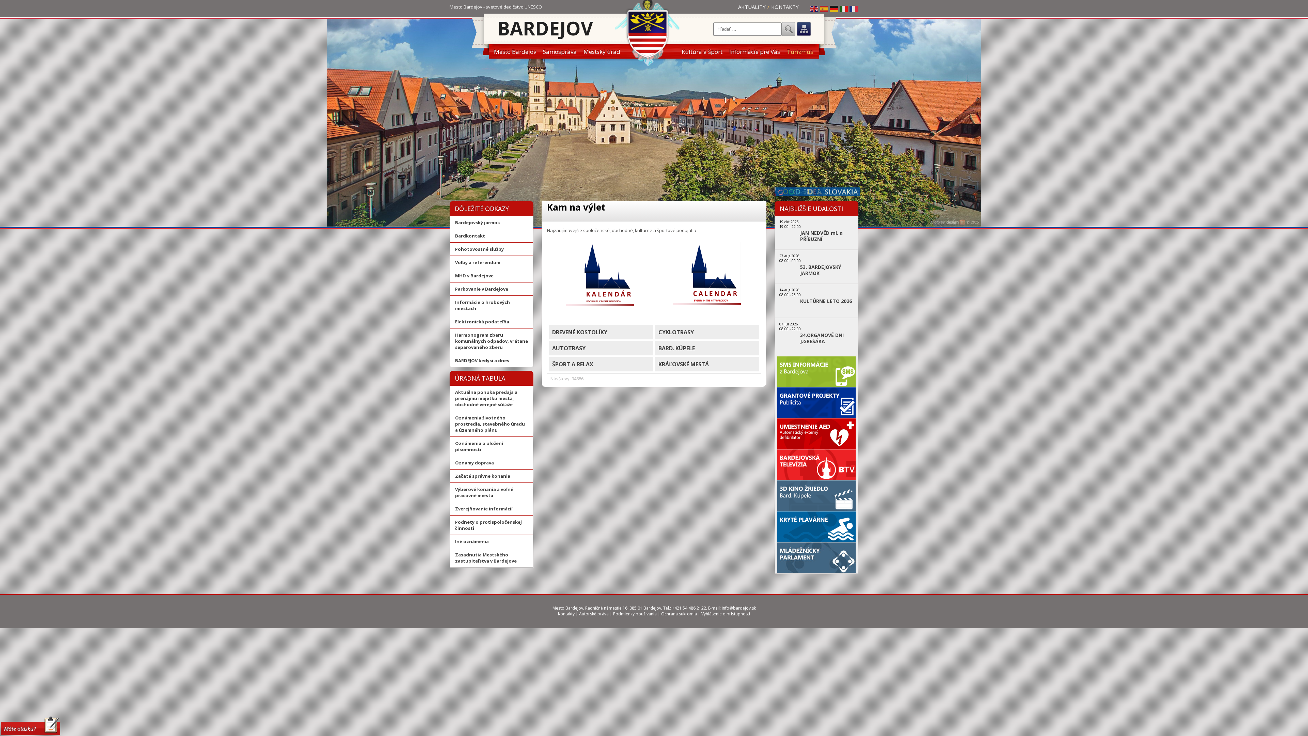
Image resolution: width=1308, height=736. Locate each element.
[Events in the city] (707, 305)
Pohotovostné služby (479, 249)
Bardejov (545, 28)
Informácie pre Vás (754, 52)
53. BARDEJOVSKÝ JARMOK (820, 270)
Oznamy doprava (474, 463)
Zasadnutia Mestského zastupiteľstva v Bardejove (486, 558)
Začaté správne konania (482, 476)
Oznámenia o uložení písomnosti (479, 446)
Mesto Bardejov (515, 52)
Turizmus (800, 52)
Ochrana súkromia (679, 614)
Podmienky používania (635, 614)
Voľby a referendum (477, 262)
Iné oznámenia (472, 541)
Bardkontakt (470, 236)
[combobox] (747, 29)
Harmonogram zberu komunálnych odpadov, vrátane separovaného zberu (491, 341)
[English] (814, 8)
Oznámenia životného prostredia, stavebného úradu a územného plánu (490, 424)
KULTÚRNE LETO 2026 (826, 301)
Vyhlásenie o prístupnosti (725, 614)
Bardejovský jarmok (477, 222)
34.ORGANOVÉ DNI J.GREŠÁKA (822, 338)
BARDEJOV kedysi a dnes (482, 360)
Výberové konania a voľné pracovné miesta (484, 492)
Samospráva (560, 52)
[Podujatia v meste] (600, 305)
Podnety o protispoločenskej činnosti (488, 525)
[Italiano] (844, 8)
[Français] (854, 8)
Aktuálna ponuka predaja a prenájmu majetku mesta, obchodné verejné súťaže (486, 398)
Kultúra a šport (702, 52)
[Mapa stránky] (804, 29)
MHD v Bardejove (474, 276)
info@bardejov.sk (739, 608)
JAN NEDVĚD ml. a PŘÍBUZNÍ (821, 236)
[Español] (824, 8)
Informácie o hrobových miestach (482, 305)
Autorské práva (594, 614)
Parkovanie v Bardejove (481, 289)
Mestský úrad (601, 52)
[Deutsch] (834, 8)
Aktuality (752, 6)
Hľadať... (788, 29)
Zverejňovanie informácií (484, 509)
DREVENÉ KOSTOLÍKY (579, 332)
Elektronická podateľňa (482, 322)
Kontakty (785, 6)
